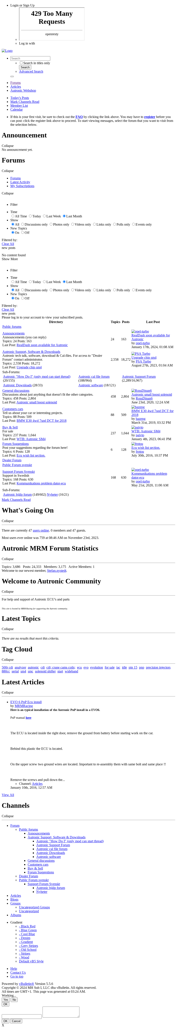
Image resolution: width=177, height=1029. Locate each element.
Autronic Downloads (17, 385)
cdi (43, 667)
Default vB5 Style (31, 961)
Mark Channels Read (24, 102)
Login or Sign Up (22, 5)
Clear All (8, 244)
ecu (79, 667)
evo (86, 667)
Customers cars (12, 409)
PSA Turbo (143, 361)
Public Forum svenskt (17, 465)
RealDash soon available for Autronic (42, 345)
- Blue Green (28, 930)
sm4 (23, 671)
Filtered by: (9, 240)
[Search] (12, 76)
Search (25, 67)
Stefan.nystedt (56, 570)
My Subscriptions (22, 186)
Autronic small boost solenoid (36, 402)
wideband (71, 671)
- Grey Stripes (28, 946)
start (60, 671)
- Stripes (24, 953)
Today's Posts (19, 98)
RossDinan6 (144, 398)
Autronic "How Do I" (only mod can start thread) (36, 376)
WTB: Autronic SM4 (31, 439)
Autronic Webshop (23, 90)
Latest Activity (20, 182)
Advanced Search (31, 71)
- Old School (27, 949)
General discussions (15, 390)
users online (41, 530)
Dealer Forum (11, 460)
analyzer (20, 667)
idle (124, 667)
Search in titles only (36, 63)
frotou (140, 451)
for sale (110, 667)
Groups (15, 903)
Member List (19, 105)
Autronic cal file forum (93, 376)
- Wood (24, 957)
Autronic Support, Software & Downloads (31, 352)
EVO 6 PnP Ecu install (26, 702)
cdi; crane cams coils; (60, 667)
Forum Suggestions (15, 444)
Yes (5, 999)
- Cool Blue (27, 934)
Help (13, 968)
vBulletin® (26, 984)
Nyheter (52, 494)
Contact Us (18, 972)
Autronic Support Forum (139, 376)
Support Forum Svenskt (18, 471)
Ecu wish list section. (31, 455)
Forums (15, 82)
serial (15, 671)
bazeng (140, 419)
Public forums (11, 326)
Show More (10, 259)
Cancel (16, 1021)
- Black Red (27, 926)
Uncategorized (29, 911)
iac (118, 667)
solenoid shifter (45, 671)
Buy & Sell (10, 427)
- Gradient (26, 942)
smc (30, 671)
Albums (15, 915)
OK (5, 1004)
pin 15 (133, 667)
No (14, 999)
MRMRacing (24, 706)
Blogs (14, 899)
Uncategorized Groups (34, 907)
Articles (15, 86)
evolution (96, 667)
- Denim (24, 938)
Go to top (16, 976)
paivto (140, 435)
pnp (141, 667)
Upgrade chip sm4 (29, 367)
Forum (14, 825)
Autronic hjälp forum (17, 494)
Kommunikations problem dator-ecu (41, 483)
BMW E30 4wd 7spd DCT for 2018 (41, 420)
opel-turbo (143, 343)
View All (8, 795)
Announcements (13, 333)
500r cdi (7, 667)
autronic (33, 667)
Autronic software (90, 385)
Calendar (16, 109)
